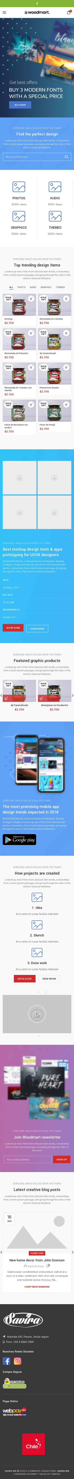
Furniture (37, 1253)
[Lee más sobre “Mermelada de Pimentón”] (31, 333)
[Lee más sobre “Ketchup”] (31, 299)
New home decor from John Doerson (37, 1260)
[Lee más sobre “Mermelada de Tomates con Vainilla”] (31, 367)
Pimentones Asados (49, 387)
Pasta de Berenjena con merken (16, 426)
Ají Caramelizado (48, 353)
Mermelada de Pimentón (16, 353)
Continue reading (37, 1287)
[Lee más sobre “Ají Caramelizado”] (66, 333)
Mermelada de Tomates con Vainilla (18, 389)
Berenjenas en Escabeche (54, 705)
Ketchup (8, 319)
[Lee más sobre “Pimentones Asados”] (66, 367)
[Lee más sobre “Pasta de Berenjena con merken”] (31, 404)
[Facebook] (37, 3)
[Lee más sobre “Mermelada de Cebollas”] (66, 299)
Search (66, 157)
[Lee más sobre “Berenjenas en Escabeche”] (48, 698)
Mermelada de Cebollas (51, 319)
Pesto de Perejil (47, 424)
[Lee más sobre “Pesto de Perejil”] (66, 404)
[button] (37, 1014)
